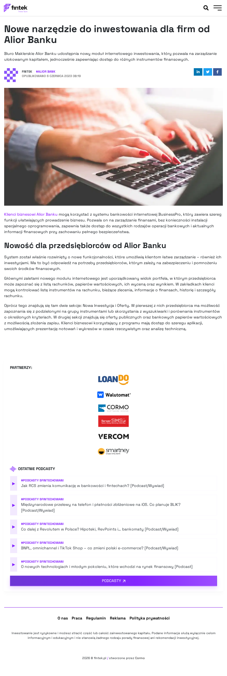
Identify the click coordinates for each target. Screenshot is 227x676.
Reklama (118, 618)
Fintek (27, 71)
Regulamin (96, 618)
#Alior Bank (45, 71)
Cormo (140, 658)
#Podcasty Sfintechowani (42, 480)
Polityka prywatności (150, 618)
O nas (63, 618)
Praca (77, 618)
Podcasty (111, 580)
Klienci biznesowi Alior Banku (31, 214)
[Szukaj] (206, 8)
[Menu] (217, 8)
